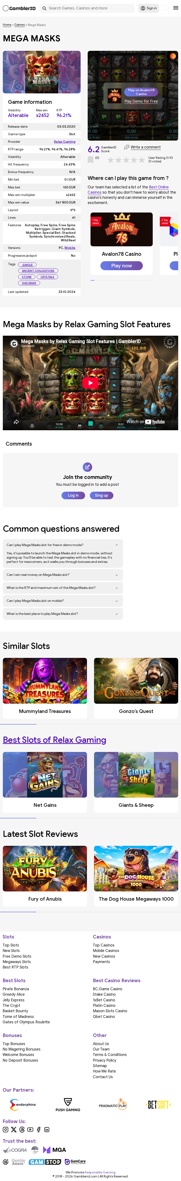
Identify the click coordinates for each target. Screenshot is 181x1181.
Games (19, 25)
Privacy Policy (104, 1060)
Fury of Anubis (45, 899)
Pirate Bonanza (16, 989)
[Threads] (22, 1131)
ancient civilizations (38, 270)
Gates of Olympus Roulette (26, 1022)
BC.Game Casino (107, 989)
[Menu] (175, 8)
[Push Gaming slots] (68, 1104)
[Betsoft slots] (158, 1104)
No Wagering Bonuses (22, 1049)
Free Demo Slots (17, 956)
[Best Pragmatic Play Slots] (113, 1104)
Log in (73, 495)
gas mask (29, 283)
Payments (101, 962)
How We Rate (104, 1071)
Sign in (152, 8)
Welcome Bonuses (18, 1054)
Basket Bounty (15, 1011)
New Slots (11, 950)
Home (7, 25)
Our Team (101, 1049)
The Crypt (11, 1005)
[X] (14, 1131)
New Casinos (104, 956)
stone (27, 276)
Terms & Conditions (110, 1054)
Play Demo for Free (141, 101)
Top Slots (11, 945)
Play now (121, 266)
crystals (47, 276)
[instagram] (5, 1131)
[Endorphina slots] (23, 1104)
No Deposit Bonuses (20, 1060)
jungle (27, 264)
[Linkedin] (47, 1131)
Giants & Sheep (136, 805)
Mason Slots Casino (110, 1011)
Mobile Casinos (106, 950)
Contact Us (103, 1077)
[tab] (92, 280)
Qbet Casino (104, 1016)
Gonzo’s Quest (136, 711)
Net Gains (45, 805)
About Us (101, 1044)
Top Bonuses (14, 1044)
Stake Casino (104, 994)
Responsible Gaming (100, 1172)
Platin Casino (104, 1005)
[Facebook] (38, 1131)
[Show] (117, 545)
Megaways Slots (17, 962)
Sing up (101, 495)
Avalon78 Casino (121, 254)
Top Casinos (104, 945)
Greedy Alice (14, 994)
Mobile (70, 248)
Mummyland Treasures (45, 711)
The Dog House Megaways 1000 (136, 899)
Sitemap (100, 1066)
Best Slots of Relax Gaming (54, 739)
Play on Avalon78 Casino (141, 92)
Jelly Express (14, 1000)
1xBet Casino (104, 1000)
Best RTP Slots (15, 967)
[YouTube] (30, 1131)
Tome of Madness (18, 1016)
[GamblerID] (19, 8)
